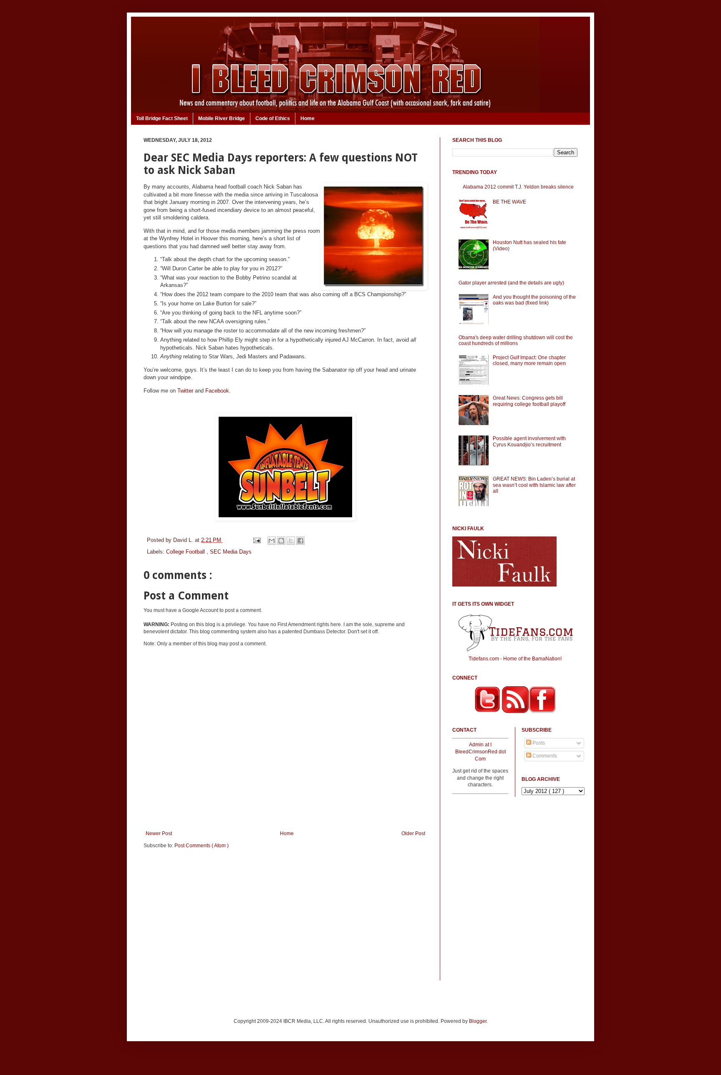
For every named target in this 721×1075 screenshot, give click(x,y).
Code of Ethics (272, 118)
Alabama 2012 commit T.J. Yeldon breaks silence (518, 187)
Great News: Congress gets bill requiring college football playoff (529, 401)
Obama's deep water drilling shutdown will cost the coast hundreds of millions (516, 340)
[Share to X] (291, 540)
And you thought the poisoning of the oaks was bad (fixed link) (534, 300)
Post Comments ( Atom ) (201, 845)
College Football (186, 552)
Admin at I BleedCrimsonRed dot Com (480, 752)
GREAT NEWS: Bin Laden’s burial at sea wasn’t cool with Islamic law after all (534, 485)
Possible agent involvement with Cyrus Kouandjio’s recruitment (529, 441)
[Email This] (271, 540)
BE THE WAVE (509, 202)
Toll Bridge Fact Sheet (162, 118)
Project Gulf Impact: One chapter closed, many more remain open (529, 360)
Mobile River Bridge (221, 118)
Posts (538, 743)
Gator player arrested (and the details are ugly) (511, 283)
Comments (544, 756)
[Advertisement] (285, 920)
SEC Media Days (231, 552)
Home (307, 118)
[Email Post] (256, 540)
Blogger (478, 1021)
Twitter (185, 391)
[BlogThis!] (281, 540)
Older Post (413, 833)
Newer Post (159, 833)
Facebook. (218, 391)
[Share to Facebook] (300, 540)
